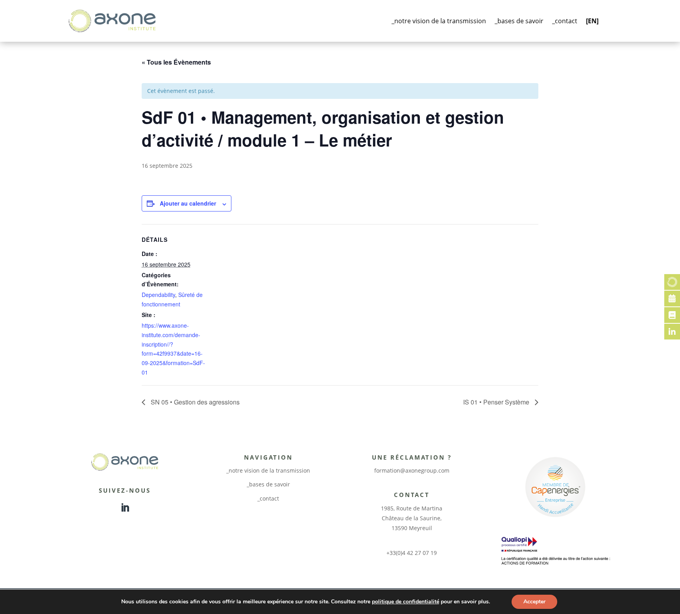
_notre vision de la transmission (439, 21)
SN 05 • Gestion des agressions (194, 401)
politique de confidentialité (405, 601)
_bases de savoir (519, 21)
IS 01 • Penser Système (497, 401)
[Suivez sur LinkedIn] (125, 508)
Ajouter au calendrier (188, 203)
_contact (564, 21)
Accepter (534, 601)
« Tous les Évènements (176, 62)
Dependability (158, 295)
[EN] (592, 21)
